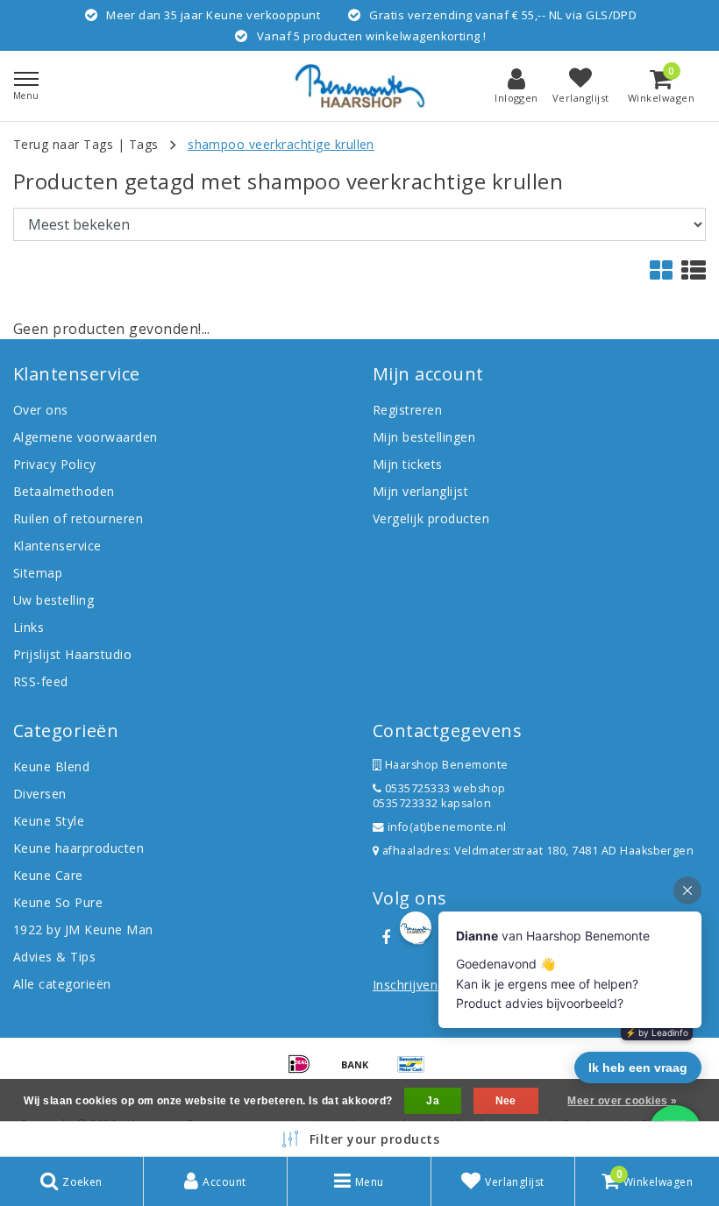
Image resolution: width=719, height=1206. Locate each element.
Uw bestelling (53, 600)
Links (28, 627)
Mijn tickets (408, 464)
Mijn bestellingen (424, 437)
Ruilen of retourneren (78, 518)
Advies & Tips (54, 956)
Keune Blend (51, 766)
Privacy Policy (54, 464)
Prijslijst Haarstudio (72, 654)
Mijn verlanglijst (420, 491)
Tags (144, 144)
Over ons (40, 409)
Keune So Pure (58, 902)
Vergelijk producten (431, 518)
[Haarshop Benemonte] (359, 85)
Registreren (407, 409)
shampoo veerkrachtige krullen (281, 144)
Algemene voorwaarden (85, 437)
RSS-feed (40, 681)
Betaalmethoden (64, 491)
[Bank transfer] (361, 1072)
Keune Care (48, 875)
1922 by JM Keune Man (83, 929)
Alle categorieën (62, 983)
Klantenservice (57, 545)
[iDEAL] (305, 1072)
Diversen (40, 793)
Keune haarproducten (78, 848)
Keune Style (48, 820)
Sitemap (37, 572)
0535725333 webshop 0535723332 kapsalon (439, 796)
